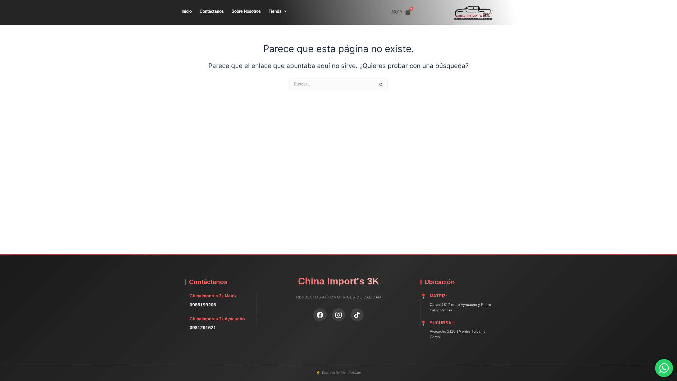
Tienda (275, 11)
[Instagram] (338, 314)
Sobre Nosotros (246, 11)
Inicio (187, 11)
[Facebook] (320, 314)
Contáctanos (212, 11)
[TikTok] (357, 314)
